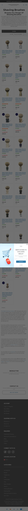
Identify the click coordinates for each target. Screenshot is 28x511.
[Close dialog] (27, 244)
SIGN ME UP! (21, 261)
